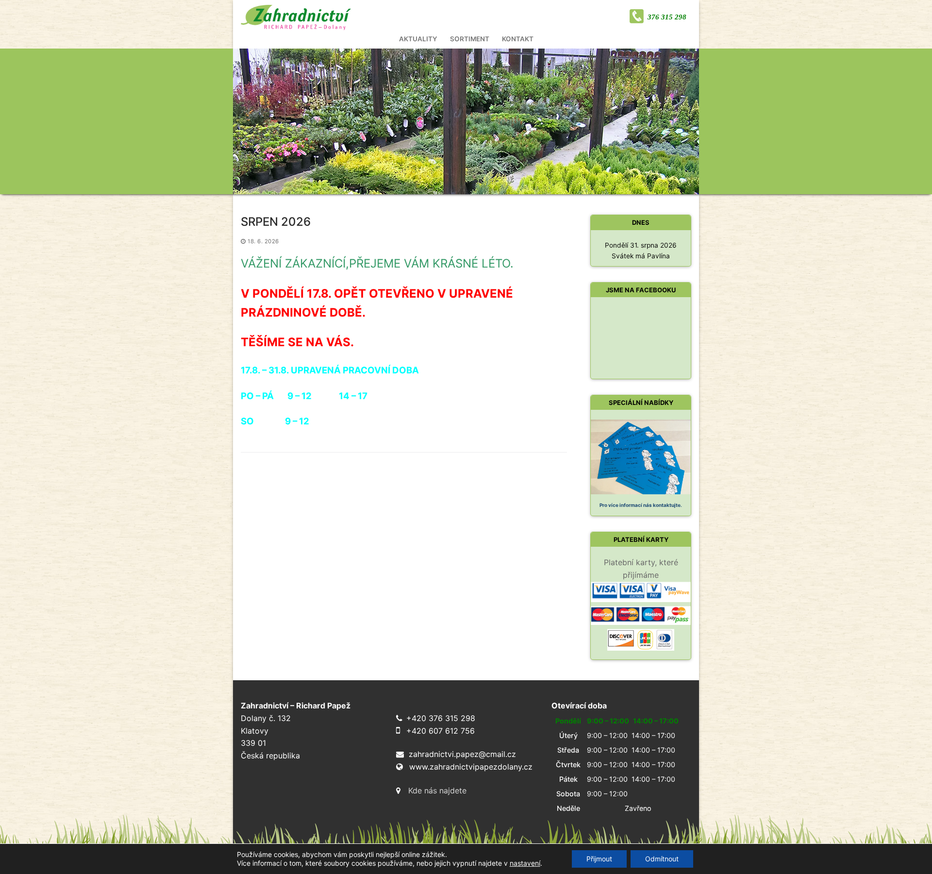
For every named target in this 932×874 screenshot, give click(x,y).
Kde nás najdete (437, 790)
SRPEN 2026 (276, 222)
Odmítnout (662, 859)
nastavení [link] (525, 863)
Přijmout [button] (599, 859)
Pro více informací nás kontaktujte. (640, 505)
